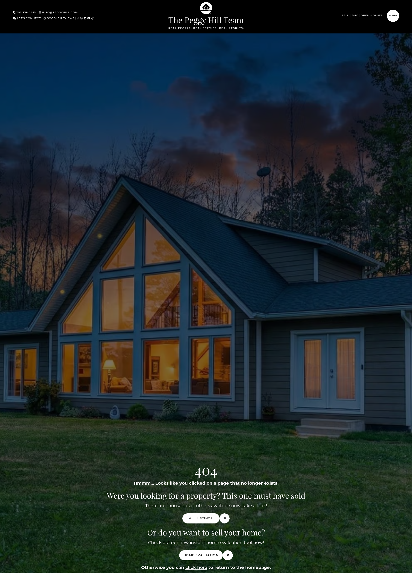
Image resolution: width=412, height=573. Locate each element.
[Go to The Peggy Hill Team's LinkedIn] (85, 18)
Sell (345, 16)
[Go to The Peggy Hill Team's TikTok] (92, 18)
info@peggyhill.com (59, 13)
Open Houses (372, 16)
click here (196, 567)
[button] (393, 16)
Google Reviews (60, 18)
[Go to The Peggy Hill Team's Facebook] (78, 18)
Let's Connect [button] (28, 18)
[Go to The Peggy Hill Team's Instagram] (81, 18)
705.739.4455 (25, 13)
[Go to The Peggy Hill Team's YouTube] (88, 18)
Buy (355, 16)
